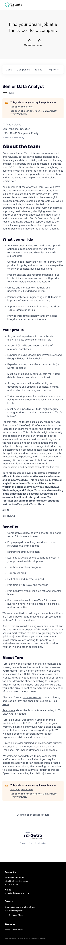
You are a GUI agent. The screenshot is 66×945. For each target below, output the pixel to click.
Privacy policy (26, 843)
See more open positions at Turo (33, 814)
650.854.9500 (11, 884)
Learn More (17, 914)
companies (23, 69)
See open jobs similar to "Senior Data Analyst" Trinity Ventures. (33, 112)
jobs (9, 69)
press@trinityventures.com (17, 893)
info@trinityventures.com (16, 881)
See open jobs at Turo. (21, 106)
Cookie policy (40, 843)
